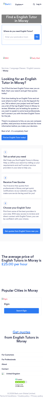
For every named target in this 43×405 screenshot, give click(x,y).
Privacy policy (37, 396)
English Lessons (33, 68)
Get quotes (21, 332)
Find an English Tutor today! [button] (14, 137)
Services (5, 68)
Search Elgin (21, 310)
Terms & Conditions (8, 396)
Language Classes (17, 68)
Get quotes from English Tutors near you (21, 231)
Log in (38, 4)
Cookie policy (23, 396)
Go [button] (37, 37)
